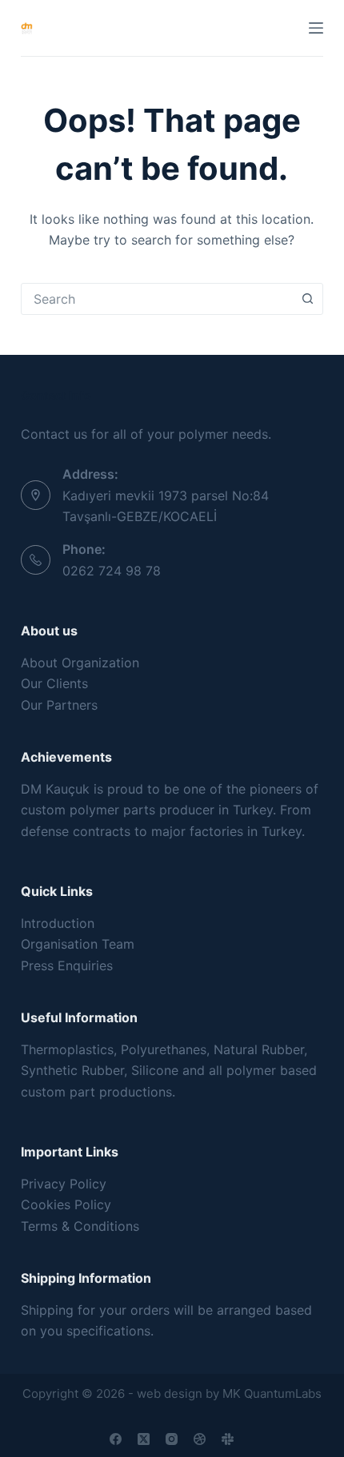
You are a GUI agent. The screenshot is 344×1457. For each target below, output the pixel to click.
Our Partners (59, 705)
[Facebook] (116, 1439)
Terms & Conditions (80, 1226)
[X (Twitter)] (144, 1439)
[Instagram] (172, 1439)
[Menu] (316, 28)
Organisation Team (77, 944)
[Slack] (228, 1439)
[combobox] (157, 299)
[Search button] (307, 299)
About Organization (80, 663)
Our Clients (54, 683)
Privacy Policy (63, 1184)
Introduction (57, 923)
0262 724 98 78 (111, 571)
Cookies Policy (66, 1204)
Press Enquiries (67, 965)
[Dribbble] (200, 1439)
